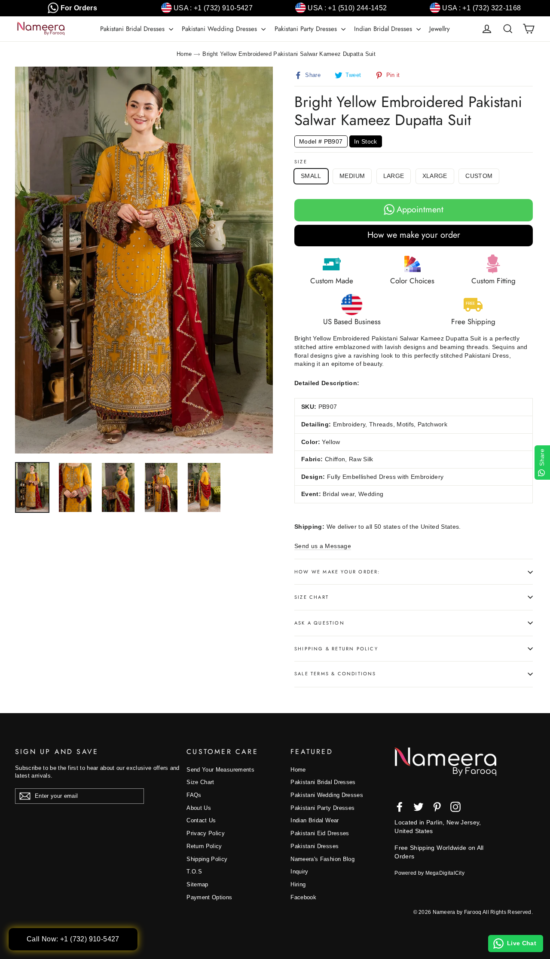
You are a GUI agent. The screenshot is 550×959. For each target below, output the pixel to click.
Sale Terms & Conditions (335, 673)
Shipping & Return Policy (336, 648)
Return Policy (204, 846)
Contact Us (201, 820)
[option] (144, 260)
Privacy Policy (205, 833)
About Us (198, 808)
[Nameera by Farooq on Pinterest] (437, 807)
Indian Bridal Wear (314, 820)
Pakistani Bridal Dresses (133, 29)
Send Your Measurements (220, 769)
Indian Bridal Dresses (384, 29)
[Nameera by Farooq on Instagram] (455, 807)
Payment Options (209, 897)
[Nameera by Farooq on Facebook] (399, 807)
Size (300, 162)
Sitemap (197, 884)
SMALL (311, 175)
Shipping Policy (206, 859)
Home (184, 54)
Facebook (303, 897)
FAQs (193, 795)
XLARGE (434, 175)
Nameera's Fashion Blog (322, 859)
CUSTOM (478, 175)
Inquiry (299, 871)
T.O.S (194, 871)
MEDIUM (352, 175)
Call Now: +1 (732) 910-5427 (73, 939)
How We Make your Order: (337, 571)
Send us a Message (322, 545)
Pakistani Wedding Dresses (220, 29)
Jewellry (439, 29)
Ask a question (319, 622)
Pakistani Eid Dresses (319, 833)
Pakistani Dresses (314, 846)
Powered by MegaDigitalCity (429, 873)
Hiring (298, 884)
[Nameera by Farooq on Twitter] (418, 807)
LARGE (393, 175)
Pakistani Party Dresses (307, 29)
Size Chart (311, 597)
